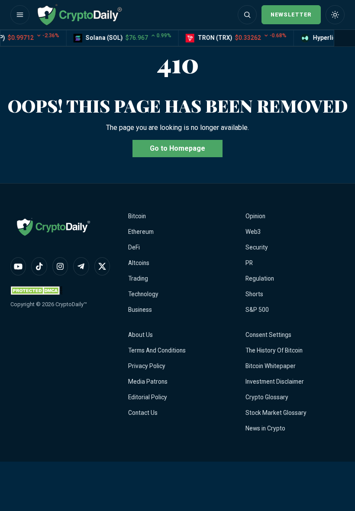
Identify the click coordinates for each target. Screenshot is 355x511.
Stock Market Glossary (276, 412)
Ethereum (141, 231)
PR (249, 262)
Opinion (255, 216)
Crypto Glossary (266, 397)
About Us (140, 334)
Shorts (254, 294)
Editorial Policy (147, 397)
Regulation (259, 278)
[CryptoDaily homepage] (79, 15)
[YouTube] (18, 266)
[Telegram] (81, 266)
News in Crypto (265, 428)
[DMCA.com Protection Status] (36, 290)
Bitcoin (137, 216)
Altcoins (138, 262)
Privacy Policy (146, 365)
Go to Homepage (177, 148)
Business (140, 309)
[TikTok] (39, 266)
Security (256, 247)
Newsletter (291, 14)
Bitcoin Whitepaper (270, 365)
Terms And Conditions (157, 350)
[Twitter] (102, 266)
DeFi (134, 247)
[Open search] (247, 14)
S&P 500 (257, 309)
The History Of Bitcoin (274, 350)
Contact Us (143, 412)
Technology (143, 294)
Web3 (253, 231)
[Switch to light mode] (335, 14)
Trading (138, 278)
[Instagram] (60, 266)
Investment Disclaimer (274, 381)
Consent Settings (268, 334)
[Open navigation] (19, 14)
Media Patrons (148, 381)
